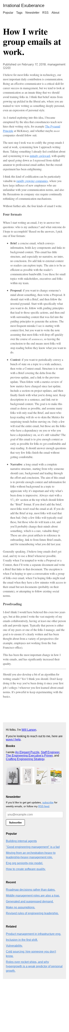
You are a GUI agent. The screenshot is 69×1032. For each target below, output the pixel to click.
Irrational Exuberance (23, 5)
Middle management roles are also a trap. (33, 895)
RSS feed (43, 806)
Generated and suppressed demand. (30, 901)
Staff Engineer (50, 752)
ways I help (13, 739)
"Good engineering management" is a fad (33, 846)
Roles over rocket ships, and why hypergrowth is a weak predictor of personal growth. (34, 966)
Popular (8, 12)
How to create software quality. (26, 869)
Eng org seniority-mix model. (24, 863)
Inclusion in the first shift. (22, 939)
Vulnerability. (14, 945)
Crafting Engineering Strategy (25, 759)
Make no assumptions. (20, 907)
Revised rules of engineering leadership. (32, 913)
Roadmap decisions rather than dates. (30, 889)
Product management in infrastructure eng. (33, 933)
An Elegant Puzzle (27, 752)
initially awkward (40, 156)
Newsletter (32, 12)
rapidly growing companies (32, 181)
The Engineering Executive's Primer (29, 755)
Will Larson (29, 729)
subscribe (48, 802)
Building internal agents (21, 841)
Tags (19, 12)
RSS (45, 12)
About (55, 12)
